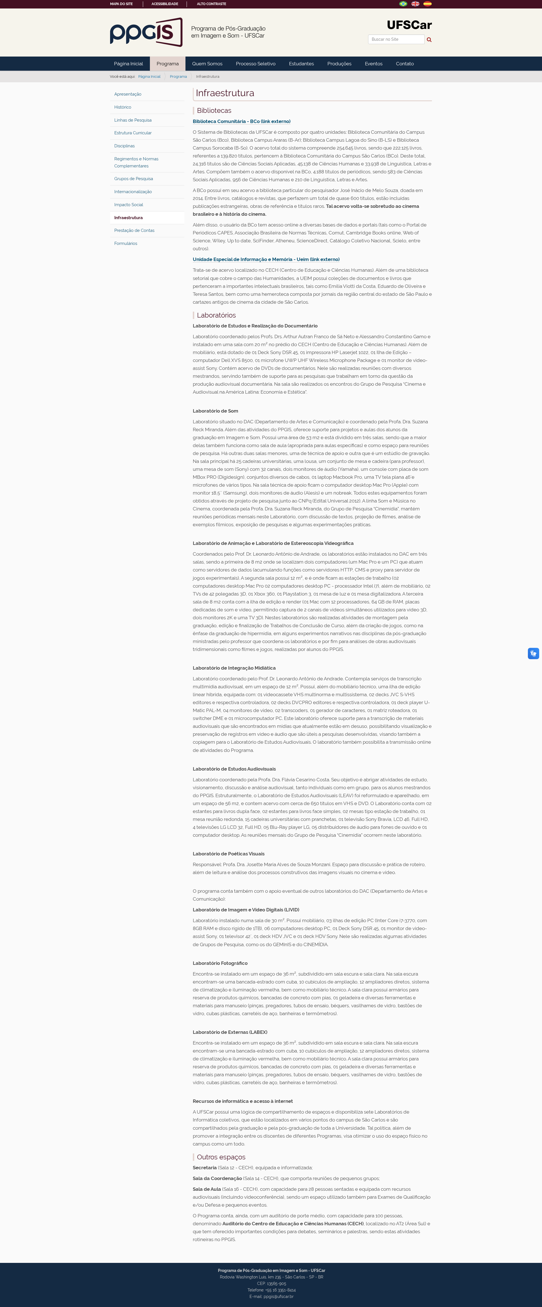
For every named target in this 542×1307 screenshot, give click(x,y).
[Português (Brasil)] (187, 32)
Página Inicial (128, 63)
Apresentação (127, 94)
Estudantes (301, 63)
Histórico (122, 107)
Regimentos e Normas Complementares (136, 162)
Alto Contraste (211, 4)
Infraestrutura (128, 217)
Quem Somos (207, 63)
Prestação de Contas (134, 230)
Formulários (125, 243)
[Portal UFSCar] (410, 24)
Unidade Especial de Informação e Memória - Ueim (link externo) (266, 259)
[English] (415, 3)
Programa (168, 63)
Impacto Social (128, 204)
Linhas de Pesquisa (133, 120)
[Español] (427, 3)
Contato (405, 63)
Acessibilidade (165, 4)
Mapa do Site (121, 4)
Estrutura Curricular (133, 132)
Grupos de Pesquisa (133, 178)
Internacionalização (133, 191)
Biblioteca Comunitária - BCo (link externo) (241, 121)
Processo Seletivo (256, 63)
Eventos (374, 63)
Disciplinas (124, 145)
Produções (339, 63)
